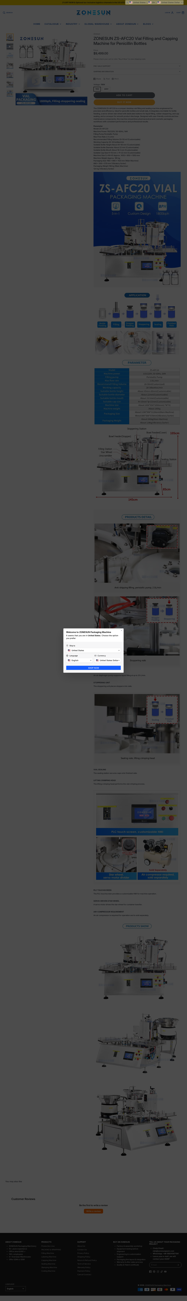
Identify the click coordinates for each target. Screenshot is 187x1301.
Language (73, 656)
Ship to (72, 646)
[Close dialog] (121, 630)
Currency (102, 656)
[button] (154, 2)
